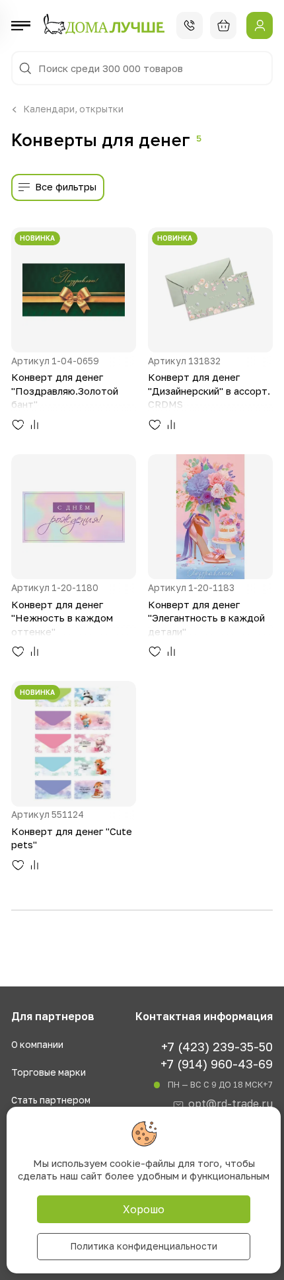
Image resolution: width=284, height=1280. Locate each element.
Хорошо (143, 1209)
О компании (37, 1044)
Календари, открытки (73, 109)
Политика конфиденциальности (143, 1246)
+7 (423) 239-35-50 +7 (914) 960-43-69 (216, 1054)
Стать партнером (50, 1100)
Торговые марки (48, 1072)
